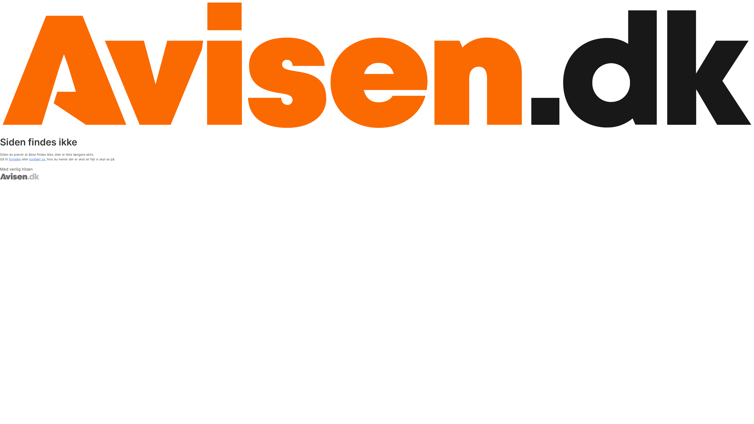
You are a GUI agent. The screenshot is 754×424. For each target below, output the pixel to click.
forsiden (15, 159)
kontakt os (37, 159)
